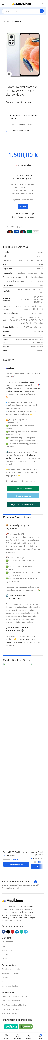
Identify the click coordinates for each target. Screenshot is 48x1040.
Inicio (6, 21)
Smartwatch (7, 950)
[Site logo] (23, 3)
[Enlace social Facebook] (4, 932)
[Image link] (14, 900)
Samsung (5, 917)
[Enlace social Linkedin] (17, 932)
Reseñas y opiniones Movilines (14, 1005)
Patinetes (5, 958)
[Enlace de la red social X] (8, 932)
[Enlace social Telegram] (26, 932)
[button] (16, 864)
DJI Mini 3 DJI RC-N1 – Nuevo (15, 852)
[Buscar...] (42, 11)
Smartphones (7, 942)
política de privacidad (24, 217)
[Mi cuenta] (43, 3)
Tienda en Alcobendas (11, 1000)
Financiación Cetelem (10, 973)
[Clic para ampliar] (9, 74)
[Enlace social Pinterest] (12, 932)
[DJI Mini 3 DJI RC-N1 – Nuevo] (16, 756)
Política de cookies (9, 1013)
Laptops (5, 946)
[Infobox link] (23, 125)
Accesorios (17, 21)
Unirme (23, 207)
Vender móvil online (10, 986)
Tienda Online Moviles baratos (14, 996)
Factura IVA (6, 977)
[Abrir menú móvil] (3, 3)
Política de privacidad (11, 1009)
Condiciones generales (11, 969)
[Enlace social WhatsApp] (21, 932)
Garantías (6, 982)
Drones (5, 954)
